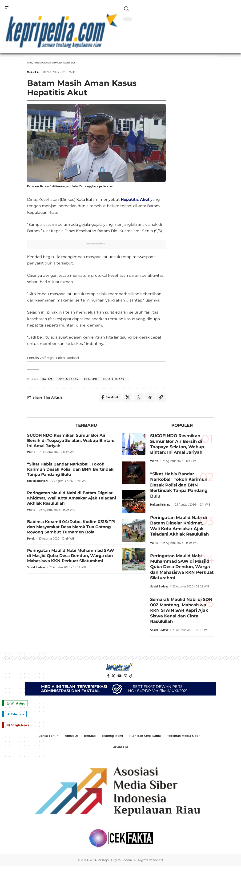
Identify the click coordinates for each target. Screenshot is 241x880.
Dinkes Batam (68, 378)
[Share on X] (128, 397)
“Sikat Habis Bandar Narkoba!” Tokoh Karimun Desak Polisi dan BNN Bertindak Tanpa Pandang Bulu (70, 469)
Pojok (31, 538)
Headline (91, 378)
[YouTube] (119, 676)
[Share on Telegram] (150, 397)
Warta (36, 62)
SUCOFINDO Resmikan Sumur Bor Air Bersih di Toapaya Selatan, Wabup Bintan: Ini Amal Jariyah (70, 440)
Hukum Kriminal (37, 481)
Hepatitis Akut (135, 199)
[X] (113, 676)
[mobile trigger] (9, 6)
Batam (47, 378)
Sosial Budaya (36, 567)
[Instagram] (125, 676)
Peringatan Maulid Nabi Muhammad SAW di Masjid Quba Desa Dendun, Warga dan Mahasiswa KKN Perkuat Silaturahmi (70, 555)
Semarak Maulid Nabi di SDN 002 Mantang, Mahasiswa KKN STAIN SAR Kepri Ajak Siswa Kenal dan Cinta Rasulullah (181, 610)
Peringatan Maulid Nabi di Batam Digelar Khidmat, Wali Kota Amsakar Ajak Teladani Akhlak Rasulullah (71, 498)
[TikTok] (130, 676)
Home (29, 62)
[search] (179, 9)
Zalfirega (47, 358)
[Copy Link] (161, 397)
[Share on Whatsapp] (139, 397)
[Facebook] (108, 676)
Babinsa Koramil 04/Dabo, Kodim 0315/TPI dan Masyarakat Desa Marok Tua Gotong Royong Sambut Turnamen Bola (71, 526)
